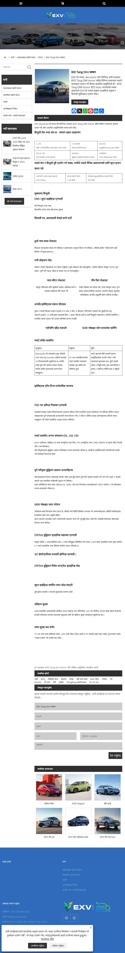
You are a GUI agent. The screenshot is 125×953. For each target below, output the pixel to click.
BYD (41, 57)
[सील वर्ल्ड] (107, 787)
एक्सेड (61, 682)
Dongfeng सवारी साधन (76, 682)
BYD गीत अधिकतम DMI (78, 837)
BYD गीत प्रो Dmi (107, 837)
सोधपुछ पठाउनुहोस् (80, 102)
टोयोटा (104, 679)
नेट (111, 679)
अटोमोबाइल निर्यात (10, 108)
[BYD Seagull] (78, 787)
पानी (12, 57)
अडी (36, 679)
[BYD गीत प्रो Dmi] (107, 820)
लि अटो (47, 682)
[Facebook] (66, 918)
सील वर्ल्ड (107, 803)
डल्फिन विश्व (49, 803)
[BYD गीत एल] (49, 820)
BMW (63, 679)
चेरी (54, 682)
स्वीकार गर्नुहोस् (58, 945)
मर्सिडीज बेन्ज (53, 679)
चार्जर (5, 101)
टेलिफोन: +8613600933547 (16, 911)
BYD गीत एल (49, 837)
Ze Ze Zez (94, 682)
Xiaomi (37, 682)
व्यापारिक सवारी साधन (11, 94)
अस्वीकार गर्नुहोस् (37, 945)
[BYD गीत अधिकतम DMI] (78, 820)
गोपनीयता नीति (47, 939)
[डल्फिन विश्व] (49, 787)
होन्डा (71, 679)
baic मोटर (94, 679)
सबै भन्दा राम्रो (82, 679)
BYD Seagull (78, 803)
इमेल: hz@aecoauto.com (14, 916)
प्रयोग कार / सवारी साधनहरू (14, 115)
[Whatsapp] (74, 918)
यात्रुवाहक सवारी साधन (26, 57)
